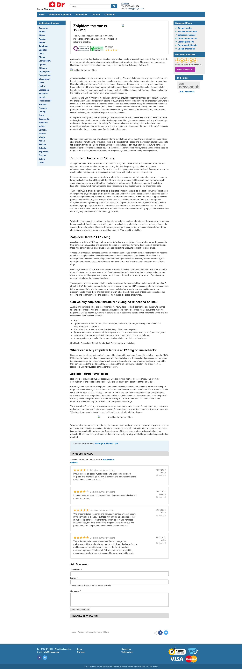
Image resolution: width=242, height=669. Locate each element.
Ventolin (43, 130)
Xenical (42, 144)
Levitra (42, 86)
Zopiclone (43, 151)
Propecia (43, 108)
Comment (75, 591)
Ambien (42, 39)
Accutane (43, 28)
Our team (96, 14)
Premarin (43, 104)
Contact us (109, 14)
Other (41, 162)
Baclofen (43, 50)
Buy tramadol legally (187, 45)
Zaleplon (43, 148)
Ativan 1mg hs (185, 28)
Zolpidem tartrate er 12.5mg (97, 632)
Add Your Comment (80, 609)
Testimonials (81, 14)
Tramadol (43, 122)
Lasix (41, 82)
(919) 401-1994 (47, 649)
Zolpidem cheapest (187, 35)
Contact (125, 3)
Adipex (42, 31)
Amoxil (42, 42)
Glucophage (45, 79)
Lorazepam (44, 90)
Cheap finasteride (186, 48)
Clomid (42, 57)
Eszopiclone (45, 75)
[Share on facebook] (160, 632)
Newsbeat (187, 91)
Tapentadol (44, 119)
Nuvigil (42, 97)
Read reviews (183, 69)
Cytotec (42, 64)
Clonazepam (45, 61)
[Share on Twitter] (166, 632)
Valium (42, 126)
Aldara (42, 35)
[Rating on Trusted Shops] (186, 60)
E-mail (73, 577)
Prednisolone (45, 101)
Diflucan (43, 68)
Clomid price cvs (186, 41)
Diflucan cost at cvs (187, 38)
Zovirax (42, 155)
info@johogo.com (136, 8)
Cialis (41, 53)
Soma (41, 115)
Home (42, 14)
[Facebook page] (39, 657)
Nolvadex (43, 93)
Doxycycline (45, 71)
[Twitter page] (45, 657)
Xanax (42, 141)
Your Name (76, 569)
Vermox (42, 133)
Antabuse (43, 46)
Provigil (42, 111)
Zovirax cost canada (187, 31)
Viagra (42, 137)
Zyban (42, 159)
